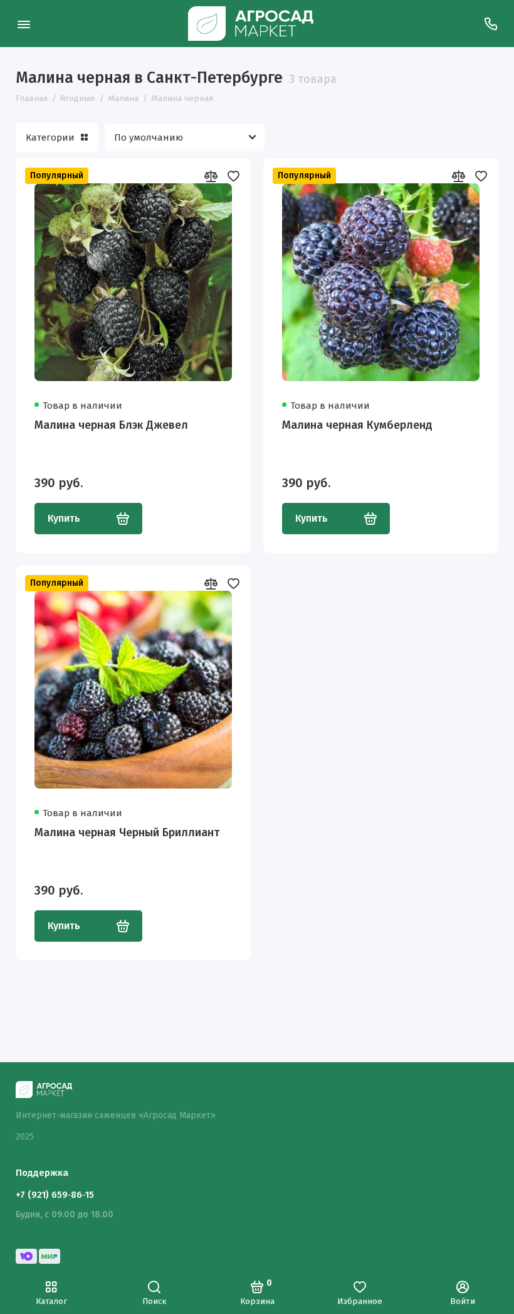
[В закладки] (233, 176)
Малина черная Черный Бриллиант (126, 832)
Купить (64, 518)
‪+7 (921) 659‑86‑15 (55, 1194)
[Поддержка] (490, 23)
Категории (50, 137)
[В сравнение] (210, 176)
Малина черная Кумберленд (357, 425)
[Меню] (23, 23)
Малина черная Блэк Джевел (111, 425)
